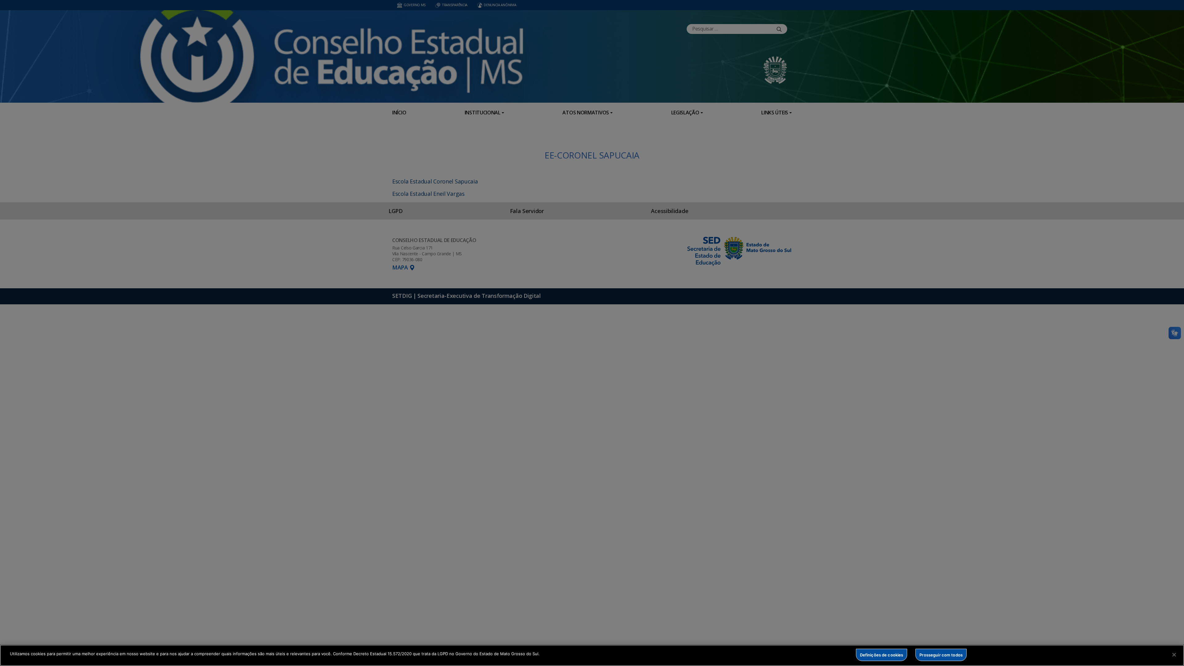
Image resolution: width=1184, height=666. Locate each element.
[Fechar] (1174, 654)
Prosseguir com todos (941, 654)
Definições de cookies (881, 654)
